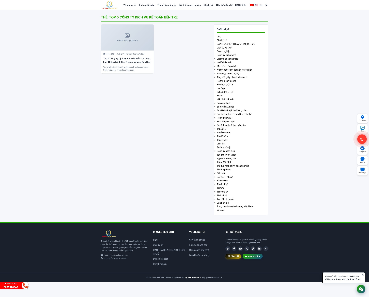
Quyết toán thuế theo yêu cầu (231, 125)
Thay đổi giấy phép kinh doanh (232, 77)
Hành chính (222, 180)
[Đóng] (363, 274)
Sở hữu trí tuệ (223, 147)
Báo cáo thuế (223, 103)
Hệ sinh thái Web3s (193, 278)
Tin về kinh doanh (225, 199)
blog (219, 36)
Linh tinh (221, 143)
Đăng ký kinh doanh (226, 55)
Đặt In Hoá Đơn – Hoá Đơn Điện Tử (234, 114)
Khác (219, 95)
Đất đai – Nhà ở (224, 177)
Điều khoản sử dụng (199, 255)
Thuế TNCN (222, 136)
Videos (220, 210)
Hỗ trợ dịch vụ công (226, 81)
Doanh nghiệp (223, 51)
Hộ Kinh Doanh (224, 62)
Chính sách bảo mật (199, 250)
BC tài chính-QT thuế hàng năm (232, 110)
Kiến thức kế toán (225, 99)
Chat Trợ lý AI (254, 256)
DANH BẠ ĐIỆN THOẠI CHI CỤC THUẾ (236, 44)
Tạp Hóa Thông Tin (226, 158)
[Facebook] (234, 248)
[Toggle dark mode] (266, 5)
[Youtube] (240, 248)
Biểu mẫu (221, 173)
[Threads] (253, 248)
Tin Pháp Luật (224, 169)
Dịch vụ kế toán (147, 5)
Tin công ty (222, 191)
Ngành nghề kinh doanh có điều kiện (234, 69)
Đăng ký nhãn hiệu (226, 151)
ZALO (265, 249)
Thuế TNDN (222, 140)
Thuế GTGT (222, 129)
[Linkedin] (259, 248)
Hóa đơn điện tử (224, 5)
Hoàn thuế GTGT (225, 117)
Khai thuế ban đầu (226, 121)
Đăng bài (235, 256)
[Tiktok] (227, 248)
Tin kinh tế (222, 195)
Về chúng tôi (129, 5)
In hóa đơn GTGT (225, 92)
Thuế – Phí (222, 184)
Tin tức (220, 188)
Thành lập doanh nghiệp (228, 73)
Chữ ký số (208, 5)
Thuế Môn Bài (223, 132)
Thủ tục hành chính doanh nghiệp (233, 166)
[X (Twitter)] (246, 248)
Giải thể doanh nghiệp (190, 5)
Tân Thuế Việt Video (227, 154)
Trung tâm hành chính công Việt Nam (235, 206)
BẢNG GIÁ (240, 5)
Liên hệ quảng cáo (198, 245)
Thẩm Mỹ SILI (224, 162)
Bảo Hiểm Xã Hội (225, 106)
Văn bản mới (223, 202)
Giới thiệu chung (197, 239)
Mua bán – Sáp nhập (227, 66)
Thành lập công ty (166, 5)
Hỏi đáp (221, 88)
